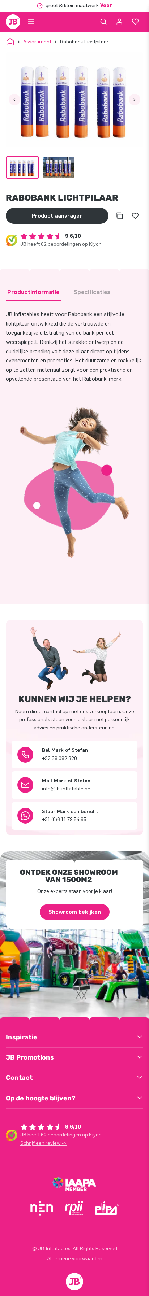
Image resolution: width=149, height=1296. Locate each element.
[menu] (31, 22)
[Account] (119, 22)
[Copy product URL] (119, 216)
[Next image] (134, 99)
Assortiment (37, 42)
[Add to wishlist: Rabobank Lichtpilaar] (135, 216)
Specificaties (92, 292)
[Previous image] (14, 99)
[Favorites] (135, 22)
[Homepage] (13, 21)
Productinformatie (33, 292)
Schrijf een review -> (43, 1143)
